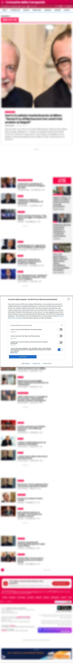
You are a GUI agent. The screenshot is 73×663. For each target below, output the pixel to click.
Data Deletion (26, 363)
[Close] (69, 299)
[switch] (60, 329)
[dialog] (36, 331)
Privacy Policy (47, 363)
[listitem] (36, 325)
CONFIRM (22, 357)
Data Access (36, 363)
